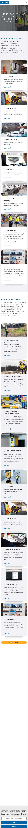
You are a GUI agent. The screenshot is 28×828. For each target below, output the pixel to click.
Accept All (14, 826)
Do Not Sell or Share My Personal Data (14, 818)
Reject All (14, 822)
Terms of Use (4, 816)
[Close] (26, 808)
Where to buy (14, 642)
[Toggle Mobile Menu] (26, 2)
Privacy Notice (14, 816)
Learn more (7, 87)
